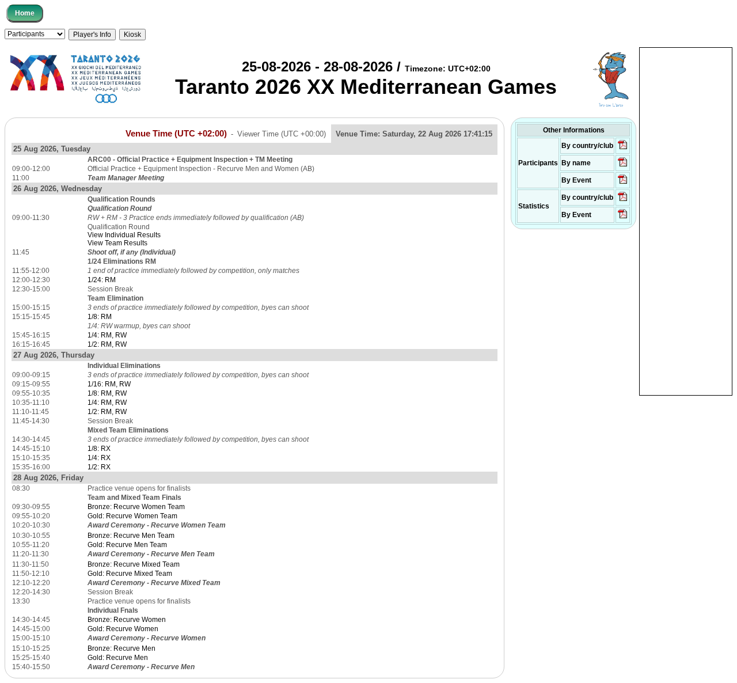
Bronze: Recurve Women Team (136, 507)
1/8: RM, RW (107, 393)
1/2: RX (99, 467)
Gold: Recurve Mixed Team (130, 574)
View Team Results (117, 243)
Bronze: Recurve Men (121, 648)
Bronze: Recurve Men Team (131, 536)
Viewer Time (281, 134)
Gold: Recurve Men (118, 658)
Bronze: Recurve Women (127, 620)
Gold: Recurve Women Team (132, 516)
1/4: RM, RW (107, 335)
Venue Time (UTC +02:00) (176, 133)
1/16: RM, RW (109, 384)
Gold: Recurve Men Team (127, 545)
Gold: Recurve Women (123, 629)
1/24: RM (102, 280)
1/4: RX (99, 458)
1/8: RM (100, 317)
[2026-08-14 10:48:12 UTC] (623, 149)
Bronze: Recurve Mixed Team (134, 564)
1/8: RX (99, 449)
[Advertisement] (686, 220)
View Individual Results (124, 235)
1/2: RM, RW (107, 344)
